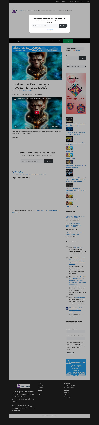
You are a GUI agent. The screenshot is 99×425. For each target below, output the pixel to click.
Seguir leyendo (49, 29)
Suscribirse (63, 25)
